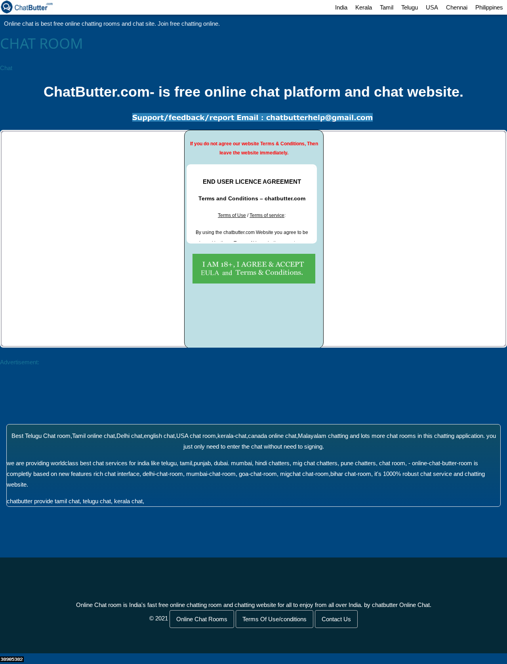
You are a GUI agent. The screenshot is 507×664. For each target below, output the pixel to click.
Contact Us (336, 619)
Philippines (489, 7)
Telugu (409, 7)
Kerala (363, 7)
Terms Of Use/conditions (274, 619)
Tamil (386, 7)
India (341, 7)
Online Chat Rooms (201, 619)
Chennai (456, 7)
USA (432, 7)
